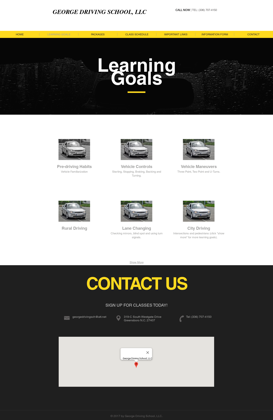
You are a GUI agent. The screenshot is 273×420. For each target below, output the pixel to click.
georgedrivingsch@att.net (89, 317)
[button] (74, 167)
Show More (137, 262)
